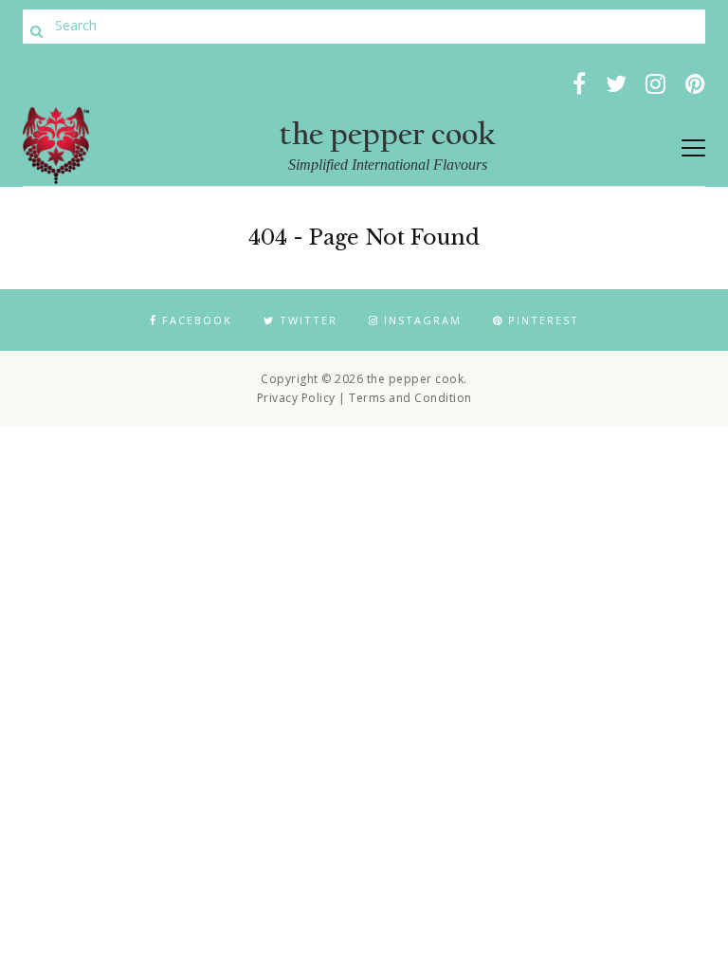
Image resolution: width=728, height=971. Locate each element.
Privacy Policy (296, 398)
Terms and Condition (410, 398)
